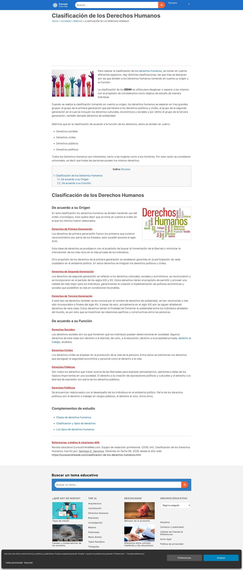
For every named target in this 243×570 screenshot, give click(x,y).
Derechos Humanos (98, 513)
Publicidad (93, 532)
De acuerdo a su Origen (73, 179)
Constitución (94, 508)
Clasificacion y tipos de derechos (75, 423)
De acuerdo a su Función (74, 183)
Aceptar (221, 557)
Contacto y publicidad (172, 527)
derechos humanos (150, 70)
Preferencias (184, 557)
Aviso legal (28, 562)
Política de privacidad (14, 562)
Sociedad (66, 21)
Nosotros (165, 522)
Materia (92, 527)
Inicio (55, 21)
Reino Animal (95, 537)
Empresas (93, 518)
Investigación (95, 522)
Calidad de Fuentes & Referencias (171, 533)
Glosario (172, 2)
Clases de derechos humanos (73, 417)
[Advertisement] (121, 44)
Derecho (77, 21)
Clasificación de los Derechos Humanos (78, 175)
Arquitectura (94, 503)
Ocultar (126, 169)
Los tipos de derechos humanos (75, 429)
